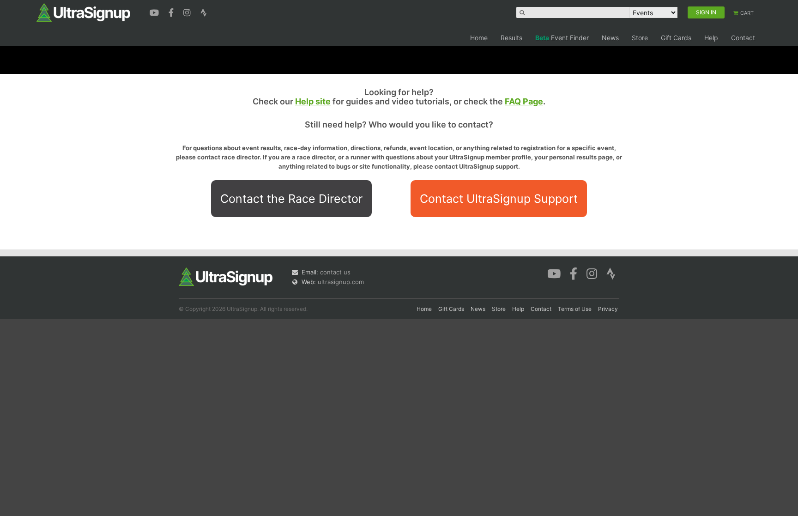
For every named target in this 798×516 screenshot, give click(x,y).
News (610, 38)
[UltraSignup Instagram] (188, 11)
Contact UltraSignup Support (499, 199)
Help (711, 38)
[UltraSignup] (83, 12)
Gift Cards (676, 38)
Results (511, 38)
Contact (743, 38)
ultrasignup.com (341, 281)
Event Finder (562, 38)
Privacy (608, 308)
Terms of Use (575, 308)
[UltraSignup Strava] (204, 11)
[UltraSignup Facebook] (172, 11)
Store (640, 38)
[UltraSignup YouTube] (155, 11)
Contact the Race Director (291, 199)
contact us (335, 272)
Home (479, 38)
